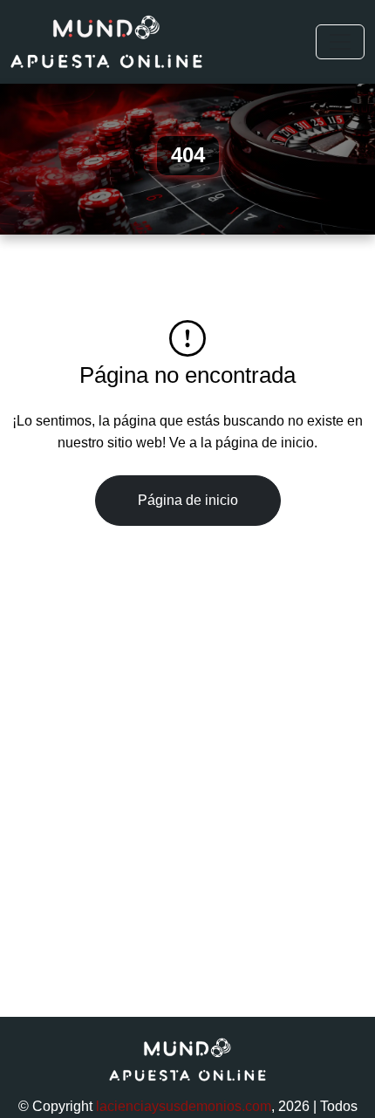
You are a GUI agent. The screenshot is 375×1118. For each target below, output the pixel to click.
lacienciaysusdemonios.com (183, 1106)
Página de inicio (188, 500)
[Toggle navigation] (340, 41)
